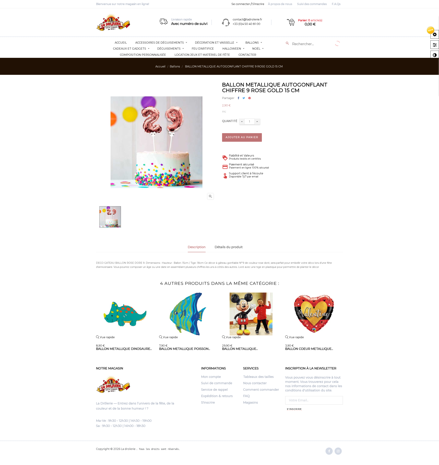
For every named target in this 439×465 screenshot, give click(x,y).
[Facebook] (329, 451)
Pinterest (249, 98)
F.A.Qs (336, 4)
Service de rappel (214, 389)
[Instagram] (338, 451)
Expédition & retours (217, 396)
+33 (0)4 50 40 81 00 (246, 24)
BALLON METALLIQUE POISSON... (184, 349)
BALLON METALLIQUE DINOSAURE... (124, 349)
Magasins (250, 402)
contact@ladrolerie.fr (247, 19)
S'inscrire (208, 402)
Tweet (243, 98)
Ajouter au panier (242, 137)
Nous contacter (255, 383)
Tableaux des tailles (258, 377)
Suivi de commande (216, 383)
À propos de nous (280, 4)
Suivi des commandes (312, 4)
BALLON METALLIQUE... (240, 349)
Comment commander (261, 389)
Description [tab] (197, 247)
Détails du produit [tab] (229, 247)
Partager (238, 98)
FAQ (246, 396)
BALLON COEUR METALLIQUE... (309, 349)
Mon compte (211, 377)
